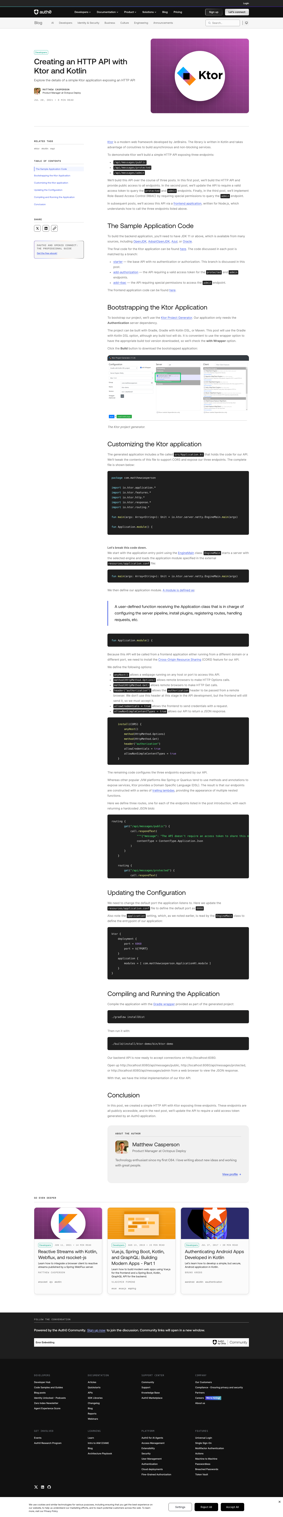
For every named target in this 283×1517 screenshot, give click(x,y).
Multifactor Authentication (209, 1448)
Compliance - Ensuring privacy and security (219, 1387)
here (183, 249)
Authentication (150, 1464)
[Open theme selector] (246, 23)
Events (37, 1438)
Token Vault (201, 1474)
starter (118, 262)
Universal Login (203, 1438)
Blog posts (40, 1392)
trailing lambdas (163, 790)
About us (200, 1403)
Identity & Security (88, 22)
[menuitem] (83, 12)
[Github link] (49, 1487)
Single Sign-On (203, 1443)
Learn (91, 1438)
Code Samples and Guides (48, 1387)
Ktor (110, 142)
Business (110, 22)
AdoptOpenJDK (159, 241)
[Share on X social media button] (37, 228)
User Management (152, 1458)
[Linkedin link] (43, 1487)
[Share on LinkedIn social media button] (46, 228)
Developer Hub (42, 1382)
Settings (180, 1507)
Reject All (206, 1507)
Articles (92, 1382)
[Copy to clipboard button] (54, 228)
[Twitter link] (36, 1487)
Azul (174, 241)
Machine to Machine (206, 1458)
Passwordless (202, 1464)
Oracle (187, 241)
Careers (207, 1398)
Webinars (93, 1419)
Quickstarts (94, 1387)
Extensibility (148, 1448)
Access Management (153, 1443)
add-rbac (119, 282)
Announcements (163, 22)
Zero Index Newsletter (46, 1403)
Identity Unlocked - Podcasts (50, 1398)
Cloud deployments (152, 1469)
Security (146, 1453)
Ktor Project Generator (176, 317)
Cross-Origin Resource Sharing (179, 659)
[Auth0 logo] (42, 12)
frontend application (188, 203)
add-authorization (125, 272)
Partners (200, 1392)
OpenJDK (140, 241)
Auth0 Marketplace (152, 1398)
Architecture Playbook (100, 1453)
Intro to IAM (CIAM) (98, 1443)
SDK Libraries (95, 1398)
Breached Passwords (206, 1469)
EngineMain (186, 553)
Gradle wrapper (164, 1004)
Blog (38, 23)
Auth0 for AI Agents (152, 1438)
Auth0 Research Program (47, 1443)
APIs (90, 1392)
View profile (230, 1174)
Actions (199, 1453)
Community (148, 1382)
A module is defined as (178, 590)
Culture (124, 22)
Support (146, 1387)
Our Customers (203, 1382)
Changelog (94, 1403)
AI (52, 22)
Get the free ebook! (47, 253)
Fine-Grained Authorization (156, 1474)
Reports (92, 1413)
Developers (65, 22)
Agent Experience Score (47, 1408)
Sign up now (96, 1330)
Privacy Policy (51, 1511)
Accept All (232, 1507)
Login (246, 3)
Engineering (141, 22)
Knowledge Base (151, 1392)
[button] (213, 12)
